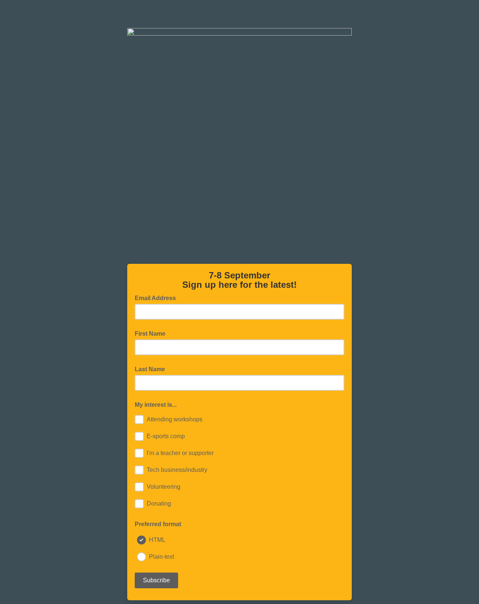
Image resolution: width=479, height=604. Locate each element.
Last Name (150, 369)
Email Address (157, 297)
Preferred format (158, 524)
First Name (150, 333)
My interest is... (156, 405)
